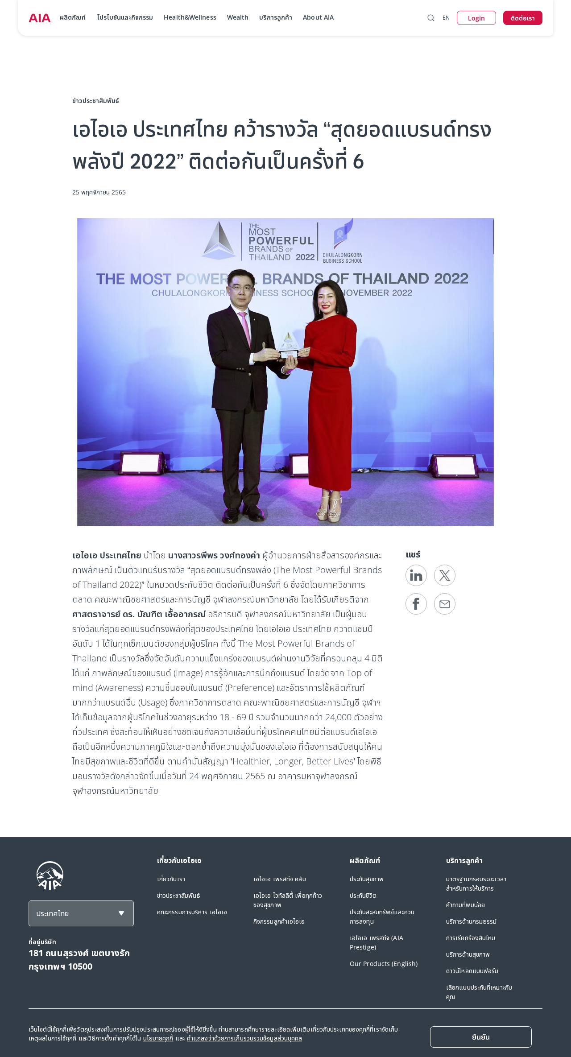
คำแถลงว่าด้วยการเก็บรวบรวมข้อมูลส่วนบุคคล (244, 1038)
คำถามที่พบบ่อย (465, 904)
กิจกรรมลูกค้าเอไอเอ (279, 921)
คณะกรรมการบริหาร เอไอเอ (192, 912)
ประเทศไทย (52, 913)
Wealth (238, 17)
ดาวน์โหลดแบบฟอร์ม (472, 970)
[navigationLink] (40, 18)
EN (446, 17)
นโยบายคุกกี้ (158, 1038)
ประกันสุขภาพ (367, 879)
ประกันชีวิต (363, 895)
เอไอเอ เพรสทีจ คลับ (279, 879)
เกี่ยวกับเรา (171, 879)
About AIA (318, 17)
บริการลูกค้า (275, 17)
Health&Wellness (190, 17)
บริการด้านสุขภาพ (468, 954)
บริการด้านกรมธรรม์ (471, 921)
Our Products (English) (384, 963)
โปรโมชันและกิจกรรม (125, 17)
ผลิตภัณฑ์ (73, 17)
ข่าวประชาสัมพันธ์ (178, 895)
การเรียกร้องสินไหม (471, 937)
